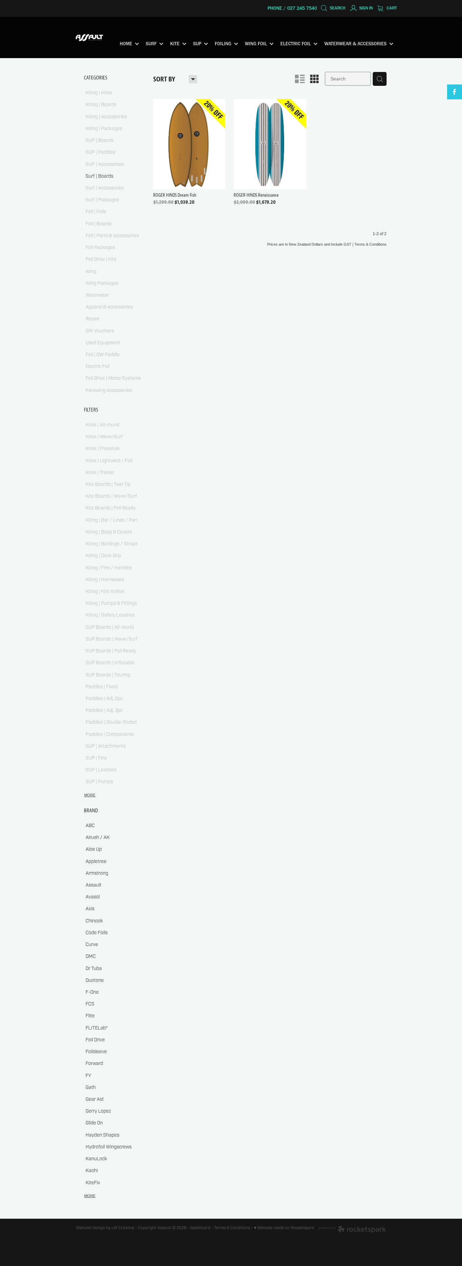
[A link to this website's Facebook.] (454, 91)
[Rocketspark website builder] (352, 1230)
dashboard (200, 1227)
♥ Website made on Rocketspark (284, 1227)
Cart (391, 7)
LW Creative (123, 1227)
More (89, 795)
